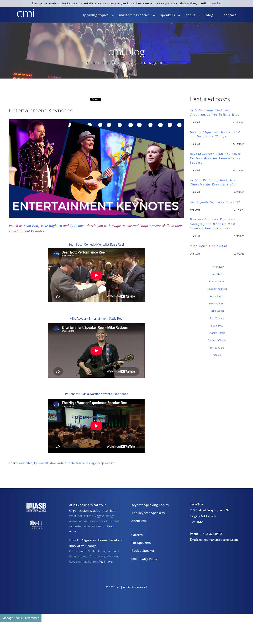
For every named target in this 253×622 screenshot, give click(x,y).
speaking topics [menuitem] (95, 15)
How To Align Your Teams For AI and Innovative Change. (216, 134)
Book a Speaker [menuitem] (142, 550)
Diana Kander (217, 281)
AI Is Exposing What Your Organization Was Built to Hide (214, 112)
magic (93, 463)
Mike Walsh (217, 310)
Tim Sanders (217, 347)
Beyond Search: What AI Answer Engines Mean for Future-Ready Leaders (215, 158)
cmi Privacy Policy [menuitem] (144, 559)
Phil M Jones (217, 318)
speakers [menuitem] (167, 15)
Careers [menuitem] (137, 535)
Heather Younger (217, 288)
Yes (214, 3)
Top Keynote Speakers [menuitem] (148, 513)
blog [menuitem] (209, 15)
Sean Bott (31, 226)
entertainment (78, 463)
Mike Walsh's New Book (208, 245)
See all (217, 354)
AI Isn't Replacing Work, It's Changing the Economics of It (213, 182)
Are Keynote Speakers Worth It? (215, 202)
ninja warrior (106, 463)
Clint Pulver (217, 266)
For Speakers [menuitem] (141, 543)
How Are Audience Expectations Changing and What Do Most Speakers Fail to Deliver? (215, 224)
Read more (106, 561)
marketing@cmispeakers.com (218, 539)
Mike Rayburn (51, 226)
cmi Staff (217, 274)
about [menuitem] (190, 15)
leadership (25, 463)
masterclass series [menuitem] (134, 15)
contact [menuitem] (230, 15)
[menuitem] (157, 528)
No (219, 3)
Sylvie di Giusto (217, 340)
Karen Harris (217, 296)
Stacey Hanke (217, 332)
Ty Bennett (78, 226)
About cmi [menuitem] (139, 521)
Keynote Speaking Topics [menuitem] (150, 505)
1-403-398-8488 (211, 534)
